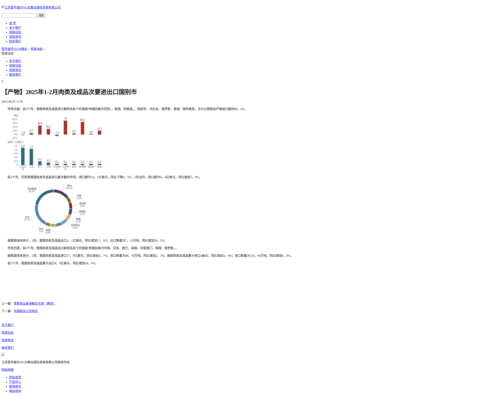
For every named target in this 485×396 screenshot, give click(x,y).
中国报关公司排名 (26, 311)
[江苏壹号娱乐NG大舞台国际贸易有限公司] (31, 7)
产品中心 (15, 382)
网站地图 (8, 369)
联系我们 (15, 41)
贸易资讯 (15, 36)
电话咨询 (15, 391)
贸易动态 (15, 32)
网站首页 (15, 377)
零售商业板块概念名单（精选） (35, 303)
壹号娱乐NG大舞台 (14, 49)
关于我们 (15, 27)
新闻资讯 (15, 386)
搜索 (41, 15)
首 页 (12, 23)
